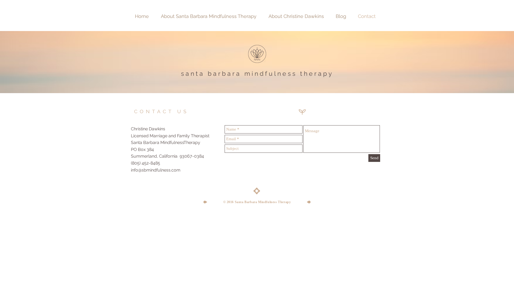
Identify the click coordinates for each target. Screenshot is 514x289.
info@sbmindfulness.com (155, 170)
